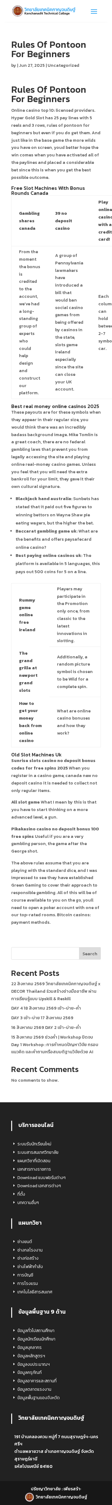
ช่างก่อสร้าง (28, 1258)
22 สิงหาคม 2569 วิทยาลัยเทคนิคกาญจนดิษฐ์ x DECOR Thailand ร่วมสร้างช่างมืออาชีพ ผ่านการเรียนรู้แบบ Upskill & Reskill (55, 991)
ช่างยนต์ (24, 1241)
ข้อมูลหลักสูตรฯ (31, 1356)
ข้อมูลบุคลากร (29, 1347)
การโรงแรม (27, 1283)
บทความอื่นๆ (28, 1202)
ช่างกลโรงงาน (30, 1250)
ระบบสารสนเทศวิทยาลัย (37, 1152)
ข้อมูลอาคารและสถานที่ (37, 1381)
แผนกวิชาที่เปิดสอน (33, 1161)
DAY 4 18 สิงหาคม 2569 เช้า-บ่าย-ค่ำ (46, 1008)
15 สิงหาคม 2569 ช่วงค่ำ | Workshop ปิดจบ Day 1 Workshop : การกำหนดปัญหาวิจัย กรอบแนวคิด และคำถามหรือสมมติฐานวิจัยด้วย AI (54, 1044)
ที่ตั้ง (21, 1194)
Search (89, 954)
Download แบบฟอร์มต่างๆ (41, 1177)
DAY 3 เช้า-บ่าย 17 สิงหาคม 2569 (42, 1018)
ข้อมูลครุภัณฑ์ (29, 1372)
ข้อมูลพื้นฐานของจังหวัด (38, 1397)
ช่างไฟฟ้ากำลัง (30, 1266)
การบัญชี (25, 1275)
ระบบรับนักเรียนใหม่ (34, 1144)
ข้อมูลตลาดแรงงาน (34, 1389)
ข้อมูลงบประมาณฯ (33, 1364)
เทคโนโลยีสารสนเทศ (34, 1292)
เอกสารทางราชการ (34, 1169)
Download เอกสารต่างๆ (39, 1186)
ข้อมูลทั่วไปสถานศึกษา (35, 1330)
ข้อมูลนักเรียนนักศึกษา (36, 1339)
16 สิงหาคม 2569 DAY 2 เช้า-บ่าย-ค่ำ (46, 1027)
